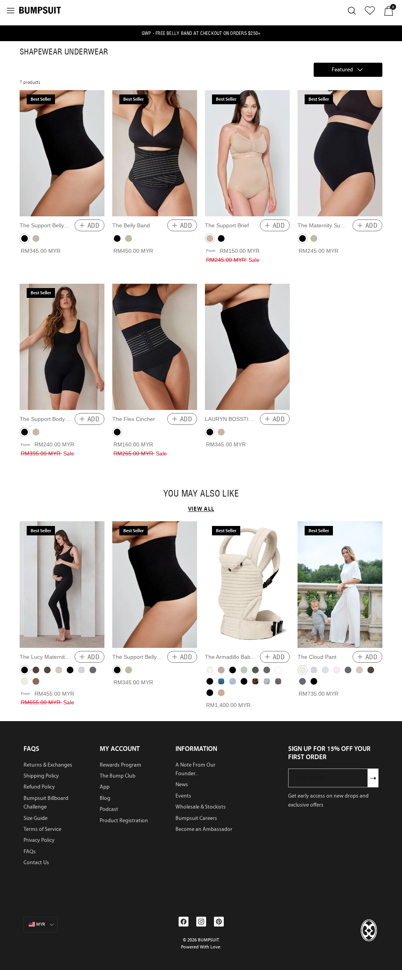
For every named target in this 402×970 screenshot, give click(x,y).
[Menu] (10, 10)
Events (183, 795)
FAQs (30, 851)
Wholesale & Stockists (200, 806)
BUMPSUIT (208, 940)
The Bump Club (117, 775)
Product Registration (124, 820)
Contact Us (36, 862)
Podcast (109, 809)
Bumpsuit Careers (196, 818)
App (105, 786)
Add (93, 225)
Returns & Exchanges (48, 764)
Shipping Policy (41, 775)
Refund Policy (39, 786)
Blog (105, 798)
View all (201, 508)
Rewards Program (120, 764)
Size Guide (36, 818)
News (181, 784)
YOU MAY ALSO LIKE (201, 493)
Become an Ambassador (203, 829)
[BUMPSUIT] (40, 10)
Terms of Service (42, 829)
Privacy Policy (39, 840)
